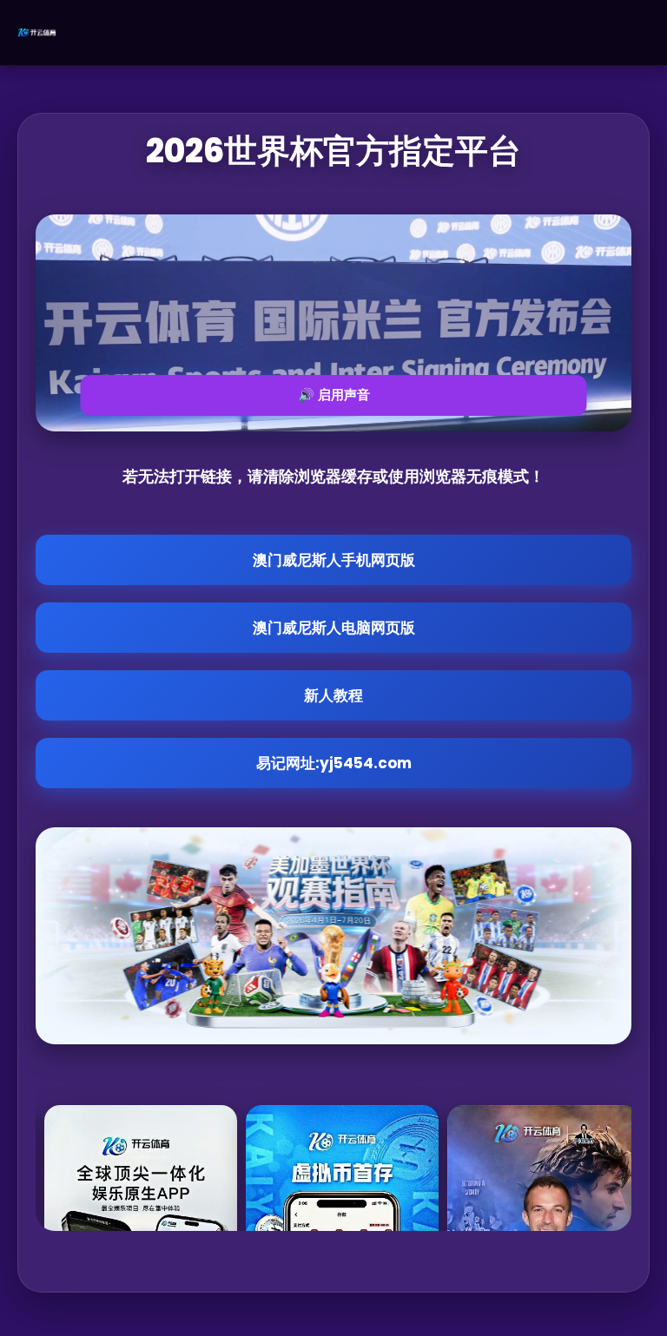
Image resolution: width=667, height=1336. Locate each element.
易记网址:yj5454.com (334, 763)
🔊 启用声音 (334, 394)
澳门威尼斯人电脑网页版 (334, 627)
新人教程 (333, 695)
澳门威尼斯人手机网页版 (334, 560)
